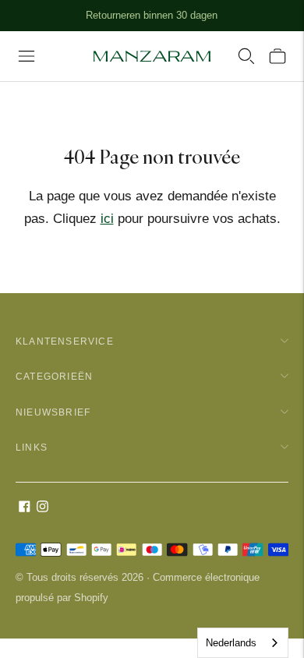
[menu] (26, 56)
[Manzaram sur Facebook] (24, 508)
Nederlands (231, 643)
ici (107, 218)
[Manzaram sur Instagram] (42, 508)
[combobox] (242, 643)
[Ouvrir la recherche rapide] (246, 56)
